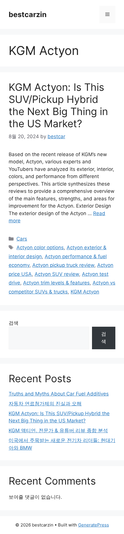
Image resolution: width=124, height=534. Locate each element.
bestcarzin (28, 14)
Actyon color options (40, 247)
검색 (13, 323)
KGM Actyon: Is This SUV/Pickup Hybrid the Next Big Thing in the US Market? (58, 105)
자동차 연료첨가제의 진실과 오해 (45, 403)
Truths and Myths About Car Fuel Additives (59, 394)
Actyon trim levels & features (56, 283)
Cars (21, 239)
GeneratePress (93, 525)
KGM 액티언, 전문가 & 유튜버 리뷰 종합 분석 (58, 430)
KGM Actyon (85, 292)
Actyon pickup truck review (63, 265)
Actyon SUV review (57, 274)
